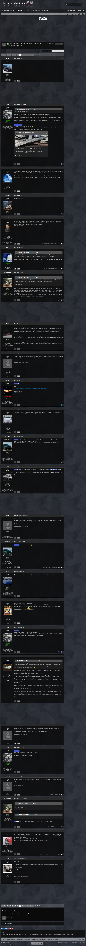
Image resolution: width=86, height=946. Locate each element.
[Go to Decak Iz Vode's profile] (7, 178)
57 (7, 54)
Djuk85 (7, 58)
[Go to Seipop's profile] (7, 525)
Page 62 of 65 (38, 54)
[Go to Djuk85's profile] (7, 68)
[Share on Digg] (6, 928)
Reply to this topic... (14, 918)
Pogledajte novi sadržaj (8, 10)
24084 (8, 483)
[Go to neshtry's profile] (7, 581)
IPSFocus (8, 942)
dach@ (46, 243)
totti (46, 268)
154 (8, 426)
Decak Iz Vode (51, 163)
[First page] (2, 55)
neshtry (7, 571)
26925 (8, 121)
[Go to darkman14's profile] (7, 446)
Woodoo (8, 247)
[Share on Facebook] (4, 928)
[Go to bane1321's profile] (7, 228)
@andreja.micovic (53, 469)
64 (25, 54)
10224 (8, 212)
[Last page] (33, 55)
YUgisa (7, 323)
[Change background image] (83, 10)
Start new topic (46, 51)
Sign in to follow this (50, 43)
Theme (2, 944)
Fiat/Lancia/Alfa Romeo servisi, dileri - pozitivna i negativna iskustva (30, 388)
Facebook (75, 14)
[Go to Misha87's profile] (7, 363)
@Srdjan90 (17, 750)
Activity (27, 10)
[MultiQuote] (15, 81)
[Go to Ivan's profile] (7, 114)
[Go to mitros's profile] (7, 419)
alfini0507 (52, 826)
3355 (8, 340)
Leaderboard (37, 10)
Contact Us (14, 944)
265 (8, 673)
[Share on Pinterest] (12, 928)
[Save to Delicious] (8, 928)
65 (61, 43)
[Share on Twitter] (2, 928)
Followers (57, 43)
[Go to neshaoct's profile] (7, 390)
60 (15, 54)
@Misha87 (17, 383)
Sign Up (79, 10)
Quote (18, 80)
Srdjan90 (8, 725)
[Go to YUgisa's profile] (7, 334)
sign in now (30, 913)
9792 (8, 398)
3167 (8, 75)
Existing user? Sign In (71, 10)
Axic (49, 243)
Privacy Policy (8, 944)
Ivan (8, 104)
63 (22, 54)
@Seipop (16, 545)
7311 (8, 235)
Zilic (8, 858)
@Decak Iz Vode (18, 124)
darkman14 (7, 436)
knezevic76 (7, 195)
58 (10, 54)
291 (8, 617)
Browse (19, 10)
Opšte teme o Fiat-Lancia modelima (29, 46)
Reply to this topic (59, 51)
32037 (8, 264)
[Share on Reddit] (10, 928)
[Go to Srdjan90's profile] (7, 735)
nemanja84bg (51, 213)
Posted (18, 58)
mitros (7, 409)
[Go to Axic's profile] (7, 476)
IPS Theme (3, 942)
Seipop (7, 515)
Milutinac (31, 109)
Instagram (81, 14)
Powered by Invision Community (79, 943)
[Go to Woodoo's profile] (7, 258)
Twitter (78, 14)
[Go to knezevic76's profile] (7, 205)
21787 (8, 588)
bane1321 (7, 217)
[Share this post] (62, 58)
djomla (40, 213)
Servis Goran (18, 392)
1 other (53, 243)
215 (8, 185)
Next (30, 54)
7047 (8, 453)
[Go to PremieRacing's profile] (7, 282)
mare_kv (8, 830)
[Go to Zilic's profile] (7, 868)
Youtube (84, 14)
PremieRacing (7, 272)
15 (8, 532)
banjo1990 (7, 655)
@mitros (16, 439)
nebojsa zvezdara (8, 600)
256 (8, 370)
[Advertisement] (43, 30)
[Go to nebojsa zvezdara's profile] (7, 610)
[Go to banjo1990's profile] (7, 666)
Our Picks (46, 10)
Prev (5, 54)
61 (17, 54)
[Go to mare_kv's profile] (7, 841)
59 (12, 54)
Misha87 (8, 353)
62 (20, 54)
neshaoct (8, 380)
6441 (8, 289)
